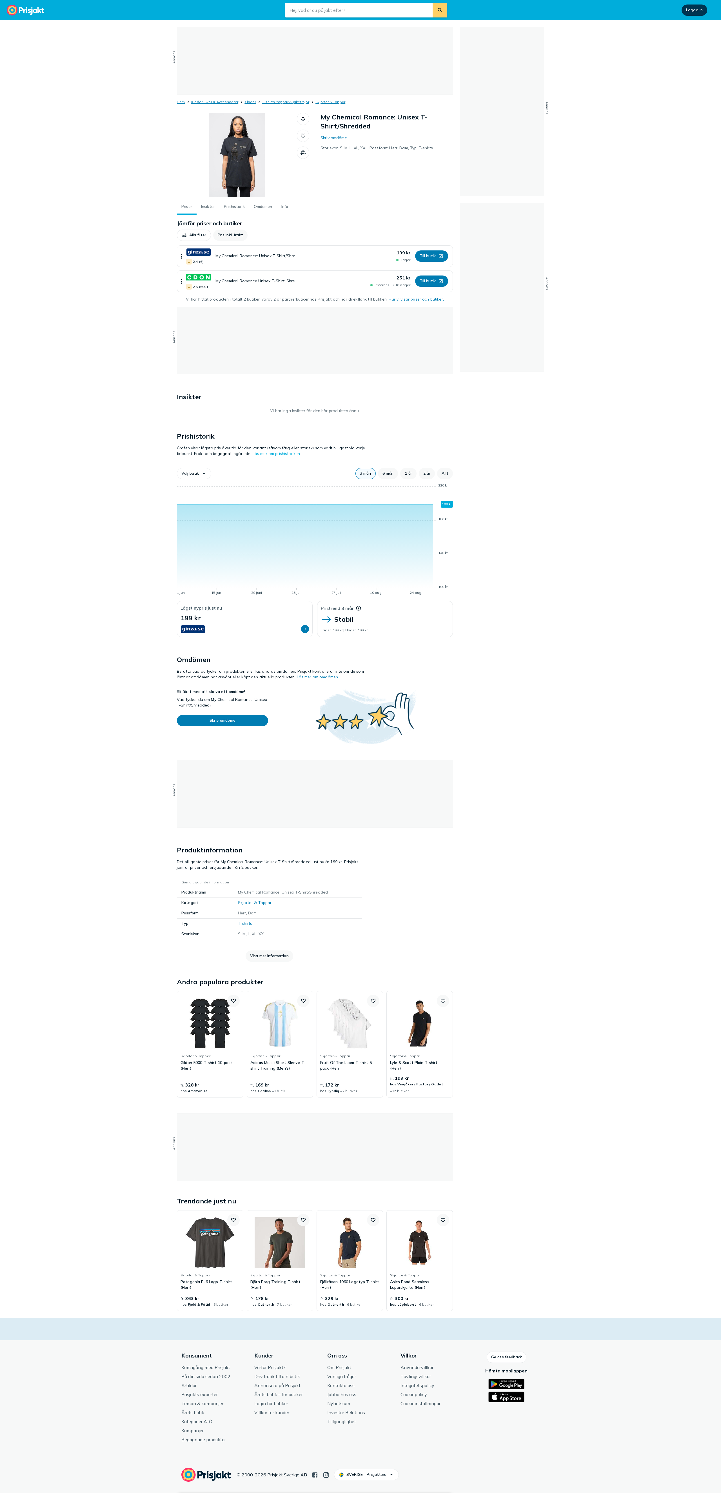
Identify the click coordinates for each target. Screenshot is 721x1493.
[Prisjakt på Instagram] (326, 1474)
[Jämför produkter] (303, 152)
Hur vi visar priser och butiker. (416, 299)
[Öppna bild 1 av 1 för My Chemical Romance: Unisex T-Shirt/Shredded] (237, 155)
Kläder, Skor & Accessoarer (214, 102)
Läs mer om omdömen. (318, 676)
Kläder (250, 102)
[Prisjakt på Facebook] (314, 1474)
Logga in (694, 9)
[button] (303, 119)
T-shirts (245, 923)
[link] (210, 1044)
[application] (315, 540)
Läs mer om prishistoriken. (277, 453)
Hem (181, 102)
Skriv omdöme (334, 137)
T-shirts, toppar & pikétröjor (285, 102)
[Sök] (440, 10)
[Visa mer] (181, 256)
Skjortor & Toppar (330, 102)
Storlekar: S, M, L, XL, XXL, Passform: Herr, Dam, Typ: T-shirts (377, 147)
